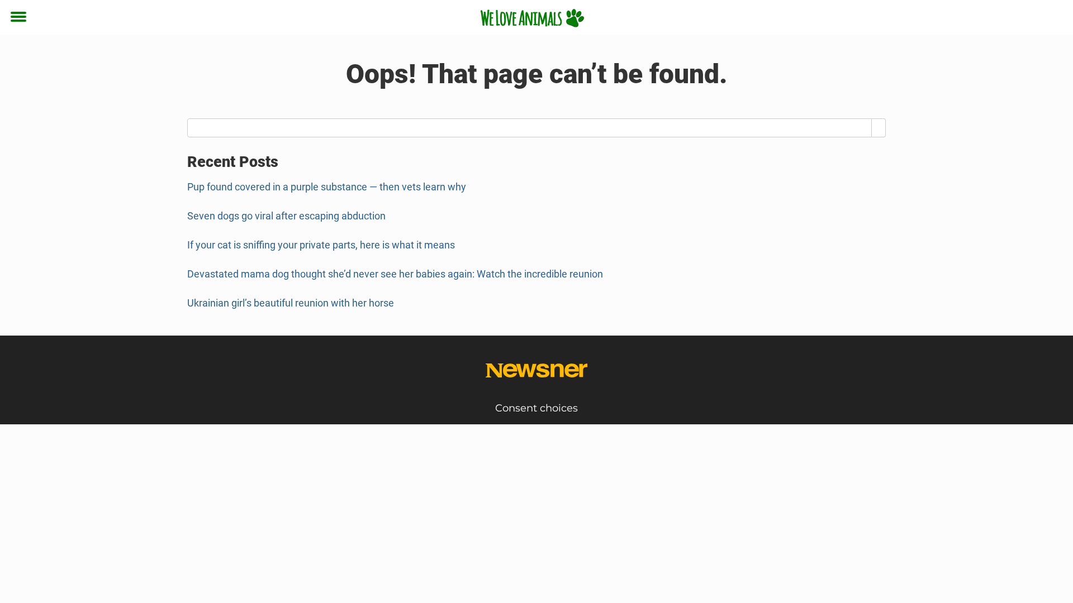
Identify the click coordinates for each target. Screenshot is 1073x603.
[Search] (879, 127)
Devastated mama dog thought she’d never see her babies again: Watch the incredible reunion (395, 274)
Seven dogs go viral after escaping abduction (286, 216)
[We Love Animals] (532, 18)
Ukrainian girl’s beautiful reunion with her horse (290, 303)
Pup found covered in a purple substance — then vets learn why (326, 187)
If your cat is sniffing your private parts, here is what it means (321, 245)
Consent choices (536, 408)
